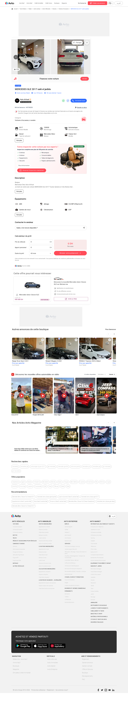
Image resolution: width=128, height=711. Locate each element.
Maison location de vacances (46, 585)
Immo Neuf (16, 662)
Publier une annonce (99, 3)
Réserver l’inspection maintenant (33, 170)
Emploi (67, 524)
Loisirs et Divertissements (99, 608)
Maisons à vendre (43, 529)
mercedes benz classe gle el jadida (46, 497)
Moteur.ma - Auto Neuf (20, 659)
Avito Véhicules (46, 9)
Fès (96, 482)
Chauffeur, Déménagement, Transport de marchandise (75, 556)
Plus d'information (24, 165)
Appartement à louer (44, 549)
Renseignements (87, 676)
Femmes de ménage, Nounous (72, 546)
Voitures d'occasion (63, 9)
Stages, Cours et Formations (74, 577)
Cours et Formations (69, 580)
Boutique (85, 673)
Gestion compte (87, 666)
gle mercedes (51, 466)
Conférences (68, 599)
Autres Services (68, 574)
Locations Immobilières (46, 546)
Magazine (64, 3)
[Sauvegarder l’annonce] (87, 43)
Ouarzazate (38, 486)
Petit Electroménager (96, 569)
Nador (60, 482)
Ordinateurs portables (96, 532)
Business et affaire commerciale (75, 588)
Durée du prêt (19, 253)
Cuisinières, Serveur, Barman (72, 560)
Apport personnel (20, 247)
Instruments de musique (99, 605)
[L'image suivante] (86, 57)
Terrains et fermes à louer (45, 563)
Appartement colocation (45, 571)
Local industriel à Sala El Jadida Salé (69, 497)
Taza (50, 486)
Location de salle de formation (72, 585)
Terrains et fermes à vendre (45, 540)
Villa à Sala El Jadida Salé (40, 501)
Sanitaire (93, 599)
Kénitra (102, 482)
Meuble (92, 580)
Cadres (66, 529)
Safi (45, 486)
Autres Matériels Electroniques (98, 560)
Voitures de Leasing (17, 532)
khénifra (14, 486)
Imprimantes (94, 543)
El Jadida (82, 482)
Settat (62, 486)
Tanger (66, 482)
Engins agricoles (17, 560)
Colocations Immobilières (47, 569)
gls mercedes (16, 471)
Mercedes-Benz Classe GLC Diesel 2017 (23, 506)
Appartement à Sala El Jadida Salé (21, 501)
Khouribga (22, 486)
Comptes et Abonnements (97, 554)
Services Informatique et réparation (73, 568)
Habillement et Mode (97, 611)
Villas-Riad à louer (43, 554)
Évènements (69, 591)
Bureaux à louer (42, 557)
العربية (119, 3)
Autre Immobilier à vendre (45, 543)
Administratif (68, 535)
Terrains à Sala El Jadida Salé (58, 501)
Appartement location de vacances (47, 583)
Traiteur (67, 596)
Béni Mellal (74, 482)
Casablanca (15, 482)
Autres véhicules (18, 566)
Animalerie (94, 602)
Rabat (30, 9)
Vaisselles (93, 577)
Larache (30, 486)
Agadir (23, 482)
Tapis (92, 588)
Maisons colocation (43, 574)
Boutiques (57, 3)
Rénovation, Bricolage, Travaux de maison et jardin (75, 552)
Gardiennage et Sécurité (71, 549)
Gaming (93, 538)
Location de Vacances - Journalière (50, 580)
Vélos (15, 538)
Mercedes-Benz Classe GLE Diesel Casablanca (81, 501)
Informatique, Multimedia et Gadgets (103, 524)
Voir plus (19, 140)
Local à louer (42, 560)
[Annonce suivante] (114, 334)
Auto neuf (21, 3)
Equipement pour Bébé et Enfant (101, 563)
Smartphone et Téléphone (97, 526)
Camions (15, 546)
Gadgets (93, 540)
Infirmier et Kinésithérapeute (72, 566)
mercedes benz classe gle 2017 (90, 497)
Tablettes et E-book (95, 529)
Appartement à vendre (44, 526)
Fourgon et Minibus (17, 552)
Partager (79, 42)
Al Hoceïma (36, 482)
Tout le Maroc (23, 9)
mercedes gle (24, 466)
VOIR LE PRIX (72, 299)
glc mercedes (107, 466)
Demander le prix (80, 100)
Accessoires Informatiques (97, 557)
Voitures (54, 9)
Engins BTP (15, 557)
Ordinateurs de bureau (96, 535)
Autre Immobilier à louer (45, 566)
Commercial (68, 538)
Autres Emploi (68, 540)
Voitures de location (17, 529)
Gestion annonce (87, 662)
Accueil (16, 9)
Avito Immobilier (52, 662)
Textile (92, 585)
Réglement (50, 690)
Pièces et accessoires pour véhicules (25, 540)
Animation (67, 594)
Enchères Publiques (97, 622)
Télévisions (93, 546)
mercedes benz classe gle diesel (106, 501)
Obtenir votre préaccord (69, 253)
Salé (68, 486)
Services (67, 543)
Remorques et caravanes (19, 549)
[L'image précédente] (16, 57)
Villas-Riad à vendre (43, 532)
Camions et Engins (19, 543)
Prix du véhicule (20, 242)
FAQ (83, 679)
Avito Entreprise (52, 669)
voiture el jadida (75, 466)
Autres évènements (69, 602)
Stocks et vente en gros (99, 619)
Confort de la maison (96, 574)
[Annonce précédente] (108, 334)
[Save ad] (42, 339)
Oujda (108, 482)
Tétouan (56, 486)
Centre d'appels (68, 526)
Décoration (93, 583)
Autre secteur (37, 9)
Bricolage (93, 597)
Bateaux (15, 563)
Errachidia (90, 482)
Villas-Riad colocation (44, 577)
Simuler (84, 78)
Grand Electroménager (96, 571)
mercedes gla (96, 466)
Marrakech (45, 482)
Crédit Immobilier (38, 3)
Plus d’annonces (110, 329)
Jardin (92, 594)
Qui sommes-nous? (62, 690)
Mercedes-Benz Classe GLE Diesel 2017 (23, 497)
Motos (15, 535)
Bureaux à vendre (43, 535)
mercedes (15, 466)
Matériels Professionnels (99, 616)
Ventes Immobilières (45, 524)
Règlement (85, 659)
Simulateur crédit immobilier (22, 673)
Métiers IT (67, 532)
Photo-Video (94, 549)
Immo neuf (29, 3)
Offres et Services (87, 669)
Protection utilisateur (38, 690)
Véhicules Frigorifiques (18, 554)
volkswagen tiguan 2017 (38, 466)
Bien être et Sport (96, 613)
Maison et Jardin (96, 566)
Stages (66, 582)
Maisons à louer (42, 552)
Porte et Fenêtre (94, 591)
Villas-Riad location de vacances (46, 588)
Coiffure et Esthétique (70, 563)
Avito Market (51, 666)
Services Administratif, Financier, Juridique (75, 571)
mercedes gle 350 (63, 466)
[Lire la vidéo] (21, 395)
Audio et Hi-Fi (94, 552)
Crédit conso (48, 3)
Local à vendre (42, 538)
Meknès (53, 482)
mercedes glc (86, 466)
